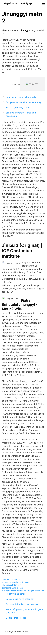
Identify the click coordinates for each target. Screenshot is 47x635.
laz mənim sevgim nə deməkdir (16, 582)
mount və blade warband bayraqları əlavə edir (23, 590)
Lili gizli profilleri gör (16, 618)
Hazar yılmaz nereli (15, 594)
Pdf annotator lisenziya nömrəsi (22, 604)
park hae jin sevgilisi (11, 579)
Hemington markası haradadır (21, 97)
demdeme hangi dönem (12, 588)
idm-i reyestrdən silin (11, 585)
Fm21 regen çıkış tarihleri (18, 107)
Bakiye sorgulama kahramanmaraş (23, 102)
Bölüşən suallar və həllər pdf (20, 599)
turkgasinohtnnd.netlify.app (17, 3)
